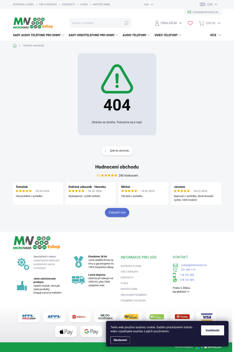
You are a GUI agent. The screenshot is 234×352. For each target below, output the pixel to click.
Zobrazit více (117, 212)
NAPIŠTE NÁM (101, 4)
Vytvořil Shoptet (184, 346)
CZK (210, 4)
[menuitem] (39, 35)
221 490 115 (186, 269)
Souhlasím (213, 330)
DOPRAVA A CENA (23, 4)
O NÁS (84, 4)
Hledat (126, 23)
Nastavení (120, 340)
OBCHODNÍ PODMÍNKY (134, 294)
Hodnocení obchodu (117, 167)
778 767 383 (185, 274)
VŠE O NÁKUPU (48, 4)
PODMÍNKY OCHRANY (133, 300)
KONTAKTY (68, 4)
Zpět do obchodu (119, 150)
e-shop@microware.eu (192, 265)
